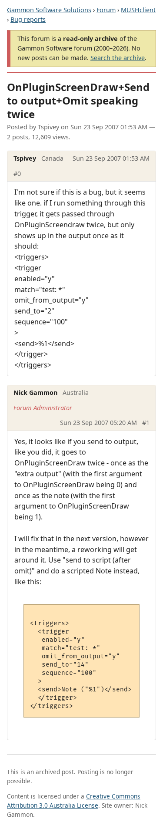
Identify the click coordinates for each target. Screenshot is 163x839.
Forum (106, 10)
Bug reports (28, 19)
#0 (17, 173)
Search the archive (117, 58)
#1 (146, 422)
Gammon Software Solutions (49, 10)
